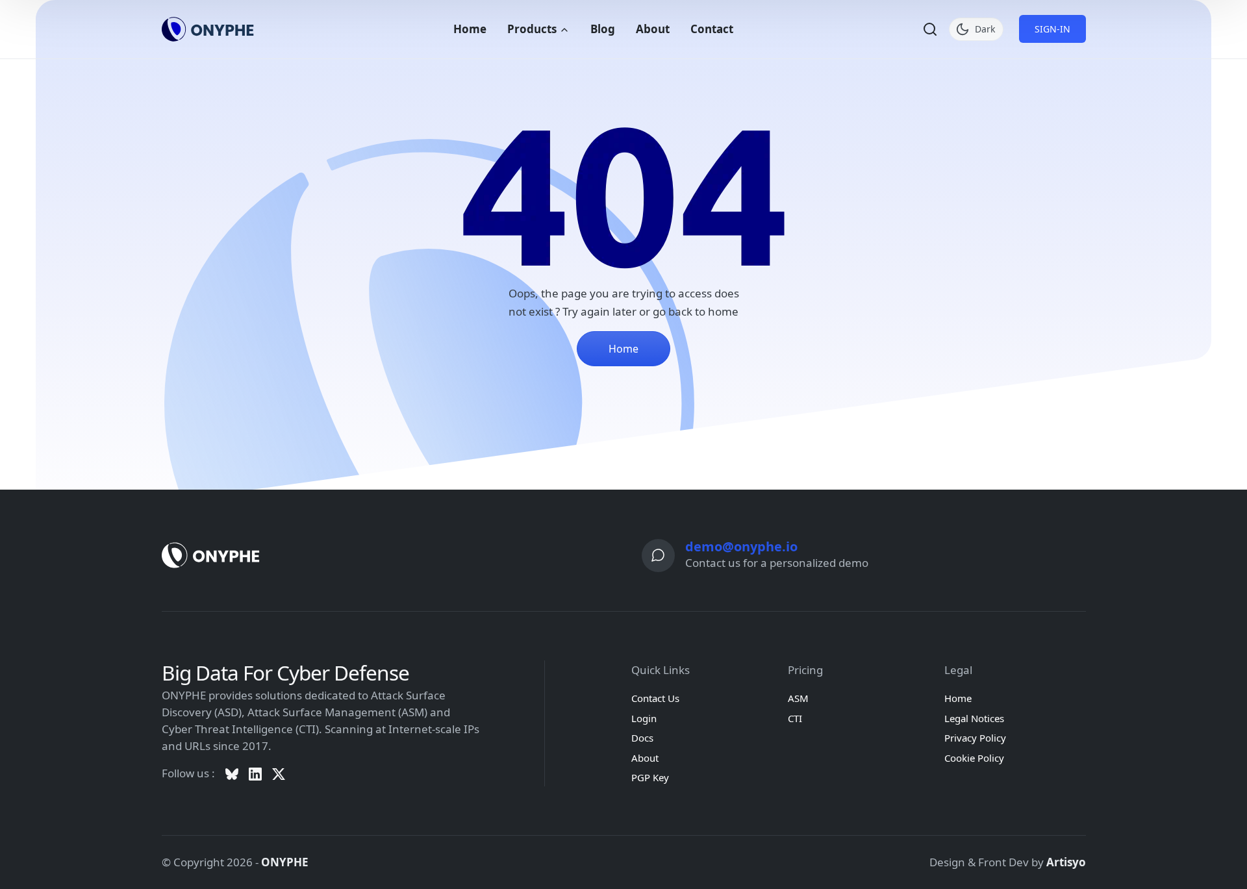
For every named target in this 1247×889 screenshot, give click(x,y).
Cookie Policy (974, 757)
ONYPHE (285, 862)
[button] (930, 29)
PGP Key (650, 777)
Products (533, 28)
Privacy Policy (975, 737)
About (653, 28)
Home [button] (623, 349)
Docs (642, 737)
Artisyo (1066, 862)
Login (644, 718)
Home (469, 28)
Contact (711, 28)
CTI (795, 718)
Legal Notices (974, 718)
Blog (602, 28)
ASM (798, 698)
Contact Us (655, 698)
